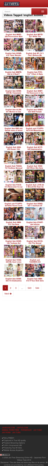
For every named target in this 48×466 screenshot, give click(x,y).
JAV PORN (6, 432)
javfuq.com (22, 427)
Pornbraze (26, 430)
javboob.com (8, 427)
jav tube (37, 430)
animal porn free (10, 430)
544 (37, 287)
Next (7, 293)
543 (29, 287)
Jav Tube (16, 432)
